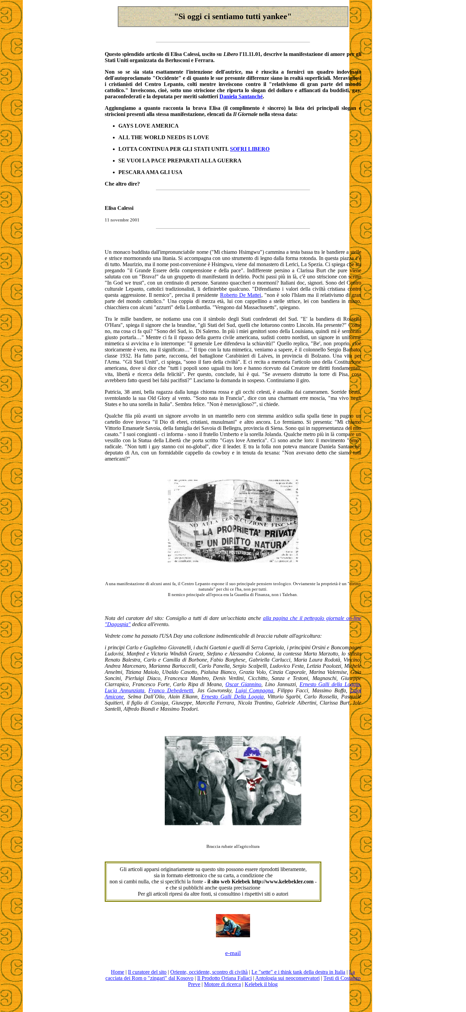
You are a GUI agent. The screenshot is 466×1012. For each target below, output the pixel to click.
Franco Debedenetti (170, 690)
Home (117, 972)
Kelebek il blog (261, 984)
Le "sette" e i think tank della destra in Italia (298, 972)
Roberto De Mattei (240, 295)
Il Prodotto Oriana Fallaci (224, 978)
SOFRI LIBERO (250, 149)
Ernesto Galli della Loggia (330, 684)
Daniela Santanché (241, 96)
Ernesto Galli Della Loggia (232, 696)
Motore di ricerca (222, 984)
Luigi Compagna (254, 690)
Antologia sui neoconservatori (287, 978)
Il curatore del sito (147, 972)
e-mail (233, 953)
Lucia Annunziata (124, 690)
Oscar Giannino (243, 684)
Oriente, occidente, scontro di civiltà (209, 972)
